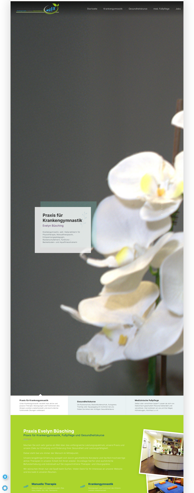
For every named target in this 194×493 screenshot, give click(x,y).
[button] (5, 488)
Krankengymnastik (113, 8)
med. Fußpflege (161, 8)
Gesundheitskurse (138, 8)
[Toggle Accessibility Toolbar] (5, 476)
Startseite (92, 8)
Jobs (178, 8)
